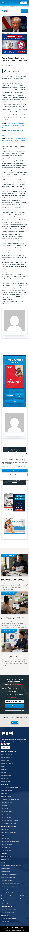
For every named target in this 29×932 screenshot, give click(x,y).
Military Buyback (5, 829)
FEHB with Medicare (5, 868)
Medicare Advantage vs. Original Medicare (10, 892)
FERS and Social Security (6, 811)
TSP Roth (3, 766)
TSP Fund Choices (5, 760)
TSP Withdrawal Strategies (7, 763)
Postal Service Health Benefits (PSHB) (9, 874)
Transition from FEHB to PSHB (8, 877)
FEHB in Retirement (5, 871)
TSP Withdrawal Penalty (6, 775)
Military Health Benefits (6, 844)
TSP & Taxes (4, 769)
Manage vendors (5, 466)
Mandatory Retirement (6, 850)
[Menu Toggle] (3, 3)
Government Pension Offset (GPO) (8, 823)
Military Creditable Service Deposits (9, 832)
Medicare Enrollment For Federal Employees (11, 865)
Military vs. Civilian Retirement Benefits (10, 841)
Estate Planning (4, 915)
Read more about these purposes (20, 466)
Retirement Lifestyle (5, 921)
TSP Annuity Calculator (6, 781)
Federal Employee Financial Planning (9, 909)
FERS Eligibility (4, 814)
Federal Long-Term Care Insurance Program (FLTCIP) (12, 883)
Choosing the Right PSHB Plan (8, 880)
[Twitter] (5, 744)
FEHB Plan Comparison (6, 859)
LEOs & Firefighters (5, 847)
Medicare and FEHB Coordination (8, 889)
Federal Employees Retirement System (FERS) (11, 787)
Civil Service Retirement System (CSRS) (10, 799)
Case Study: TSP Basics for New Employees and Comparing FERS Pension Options (14, 141)
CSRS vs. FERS (4, 808)
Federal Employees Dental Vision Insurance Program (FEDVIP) (12, 899)
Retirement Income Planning (7, 912)
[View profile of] (14, 330)
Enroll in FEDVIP (4, 903)
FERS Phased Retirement (6, 817)
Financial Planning (6, 906)
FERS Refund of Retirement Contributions (10, 820)
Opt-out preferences (10, 478)
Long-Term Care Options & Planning (9, 886)
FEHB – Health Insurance (6, 856)
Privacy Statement (19, 478)
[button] (26, 454)
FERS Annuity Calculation (6, 790)
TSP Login (3, 772)
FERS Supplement (5, 793)
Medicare (3, 862)
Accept (14, 470)
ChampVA (3, 835)
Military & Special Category (9, 827)
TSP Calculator (4, 778)
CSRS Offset (4, 805)
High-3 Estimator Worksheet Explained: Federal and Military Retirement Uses (14, 133)
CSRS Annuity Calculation (7, 802)
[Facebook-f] (2, 744)
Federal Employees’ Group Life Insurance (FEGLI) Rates (13, 895)
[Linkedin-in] (8, 744)
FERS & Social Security (6, 796)
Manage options (14, 474)
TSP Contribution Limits (6, 757)
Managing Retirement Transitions (8, 918)
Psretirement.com (5, 739)
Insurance (4, 853)
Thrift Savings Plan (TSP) (8, 751)
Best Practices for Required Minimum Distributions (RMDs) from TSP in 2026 (14, 125)
